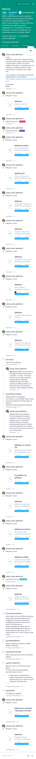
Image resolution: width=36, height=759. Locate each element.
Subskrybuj (15, 45)
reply (17, 88)
